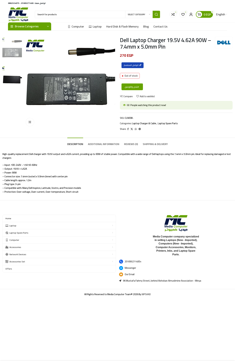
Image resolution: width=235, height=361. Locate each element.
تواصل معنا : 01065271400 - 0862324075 (27, 3)
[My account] (191, 14)
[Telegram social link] (140, 129)
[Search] (156, 14)
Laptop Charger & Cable (144, 123)
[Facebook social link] (128, 129)
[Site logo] (18, 14)
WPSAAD (146, 294)
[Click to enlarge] (30, 122)
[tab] (75, 142)
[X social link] (132, 129)
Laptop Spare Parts (168, 123)
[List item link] (176, 261)
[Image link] (176, 223)
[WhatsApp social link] (136, 129)
